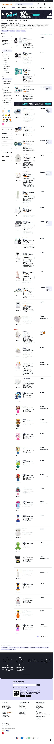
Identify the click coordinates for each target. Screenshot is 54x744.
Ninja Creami (26, 647)
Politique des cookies (40, 709)
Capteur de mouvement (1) (6, 90)
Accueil (2, 20)
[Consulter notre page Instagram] (26, 687)
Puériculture (17, 20)
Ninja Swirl (46, 647)
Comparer (18, 61)
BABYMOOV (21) (6, 56)
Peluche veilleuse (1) (7, 100)
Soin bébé (18, 30)
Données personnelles (40, 707)
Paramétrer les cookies (40, 708)
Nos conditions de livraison (6, 707)
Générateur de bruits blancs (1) (7, 96)
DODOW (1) (6, 70)
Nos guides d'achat (5, 708)
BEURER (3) (5, 62)
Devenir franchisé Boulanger (7, 724)
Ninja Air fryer (33, 647)
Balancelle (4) (6, 87)
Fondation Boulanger (22, 712)
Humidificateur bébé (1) (8, 98)
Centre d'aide (4, 709)
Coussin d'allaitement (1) (8, 93)
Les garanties (38, 705)
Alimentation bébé (5, 30)
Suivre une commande (6, 706)
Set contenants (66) (7, 102)
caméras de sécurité (22, 26)
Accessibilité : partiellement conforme (43, 714)
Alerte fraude (38, 719)
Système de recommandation (41, 711)
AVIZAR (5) (5, 54)
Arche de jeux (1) (7, 83)
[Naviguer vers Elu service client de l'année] (9, 733)
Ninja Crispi (4, 649)
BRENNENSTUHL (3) (7, 66)
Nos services (21, 707)
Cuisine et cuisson (10, 20)
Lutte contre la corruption (40, 713)
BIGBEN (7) (5, 64)
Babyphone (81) (6, 85)
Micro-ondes (5, 647)
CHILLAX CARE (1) (7, 68)
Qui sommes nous (22, 703)
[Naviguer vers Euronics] (9, 730)
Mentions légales (39, 706)
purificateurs (32, 25)
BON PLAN (16, 329)
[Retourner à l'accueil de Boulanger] (7, 4)
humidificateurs (26, 25)
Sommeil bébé (12, 30)
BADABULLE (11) (6, 58)
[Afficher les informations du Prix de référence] (44, 331)
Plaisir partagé (21, 705)
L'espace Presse (22, 706)
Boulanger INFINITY (22, 714)
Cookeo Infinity (12, 649)
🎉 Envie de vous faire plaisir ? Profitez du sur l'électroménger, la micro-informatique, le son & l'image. (26, 0)
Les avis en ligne (39, 712)
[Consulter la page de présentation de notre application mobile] (22, 696)
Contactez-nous (5, 703)
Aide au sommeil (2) (7, 81)
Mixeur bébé (24, 30)
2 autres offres (42, 364)
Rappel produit (38, 718)
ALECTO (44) (6, 52)
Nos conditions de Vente (40, 703)
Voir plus (7, 72)
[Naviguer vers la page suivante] (51, 636)
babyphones (37, 24)
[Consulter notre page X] (24, 687)
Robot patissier (12, 647)
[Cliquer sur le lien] (27, 14)
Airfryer (19, 647)
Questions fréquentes (6, 705)
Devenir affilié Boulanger (6, 725)
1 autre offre (42, 318)
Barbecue (40, 647)
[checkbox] (2, 52)
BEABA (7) (5, 60)
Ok (38, 684)
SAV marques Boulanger (23, 709)
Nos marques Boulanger (23, 708)
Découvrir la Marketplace (6, 727)
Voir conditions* (26, 674)
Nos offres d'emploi (5, 723)
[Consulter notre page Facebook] (23, 687)
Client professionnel (22, 713)
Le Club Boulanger (22, 711)
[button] (52, 7)
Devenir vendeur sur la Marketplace (8, 728)
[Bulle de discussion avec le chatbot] (50, 740)
